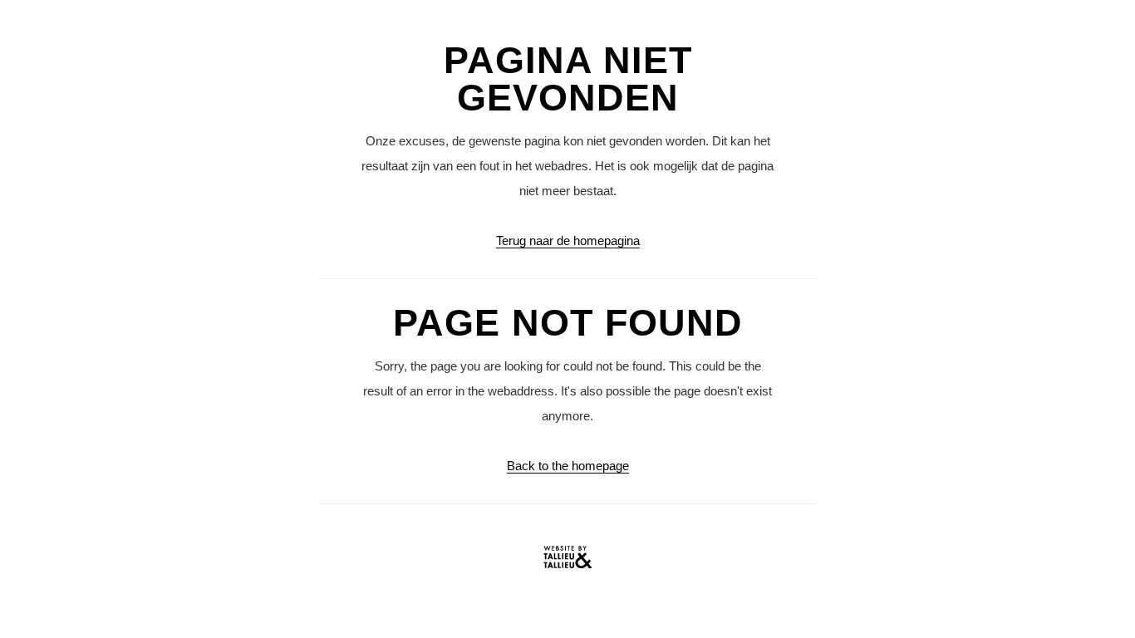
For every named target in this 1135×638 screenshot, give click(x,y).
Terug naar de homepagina (568, 240)
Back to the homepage (568, 466)
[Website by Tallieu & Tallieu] (567, 561)
